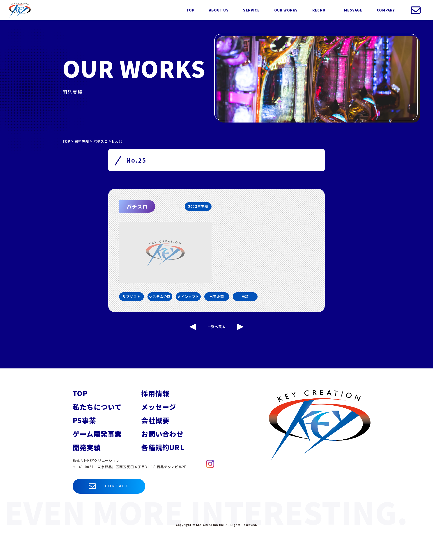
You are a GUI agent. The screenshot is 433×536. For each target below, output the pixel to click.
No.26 (240, 326)
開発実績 (87, 447)
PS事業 (84, 420)
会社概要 (155, 420)
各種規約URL (162, 447)
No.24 (192, 326)
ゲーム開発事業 (97, 434)
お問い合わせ (162, 434)
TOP (191, 10)
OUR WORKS (286, 10)
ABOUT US (219, 10)
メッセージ (158, 407)
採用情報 (155, 393)
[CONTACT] (416, 10)
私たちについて (97, 407)
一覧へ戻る (216, 326)
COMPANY (386, 10)
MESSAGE (353, 10)
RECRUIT (320, 10)
